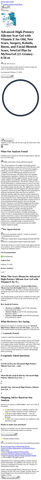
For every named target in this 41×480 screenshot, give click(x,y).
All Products (26, 448)
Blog (10, 448)
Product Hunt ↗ (27, 454)
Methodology (17, 448)
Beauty (17, 455)
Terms (7, 450)
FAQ (6, 448)
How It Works (16, 446)
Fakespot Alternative (13, 452)
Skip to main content (7, 1)
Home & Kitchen (25, 455)
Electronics (11, 455)
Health (34, 455)
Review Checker (6, 446)
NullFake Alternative (14, 454)
